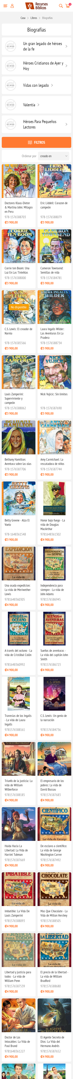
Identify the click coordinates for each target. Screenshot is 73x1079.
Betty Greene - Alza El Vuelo (17, 522)
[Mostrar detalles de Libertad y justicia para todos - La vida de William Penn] (18, 950)
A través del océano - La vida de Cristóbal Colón (18, 652)
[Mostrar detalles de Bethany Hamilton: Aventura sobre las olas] (18, 437)
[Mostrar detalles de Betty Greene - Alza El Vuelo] (18, 498)
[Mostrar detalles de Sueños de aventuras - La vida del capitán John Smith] (54, 628)
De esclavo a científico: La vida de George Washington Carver (53, 850)
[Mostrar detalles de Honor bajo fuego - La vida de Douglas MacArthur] (54, 498)
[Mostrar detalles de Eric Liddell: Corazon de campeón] (54, 181)
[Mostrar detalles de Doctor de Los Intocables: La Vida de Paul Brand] (18, 1015)
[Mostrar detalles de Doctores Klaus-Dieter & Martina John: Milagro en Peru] (18, 181)
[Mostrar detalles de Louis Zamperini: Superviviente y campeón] (18, 372)
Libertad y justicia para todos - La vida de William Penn (18, 976)
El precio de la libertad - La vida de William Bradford (54, 976)
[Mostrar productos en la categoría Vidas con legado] (10, 85)
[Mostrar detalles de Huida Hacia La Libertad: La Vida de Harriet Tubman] (18, 824)
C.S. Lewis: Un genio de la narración (53, 718)
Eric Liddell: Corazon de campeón (54, 205)
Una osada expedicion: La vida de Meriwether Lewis (18, 589)
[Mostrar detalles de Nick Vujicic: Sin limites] (54, 372)
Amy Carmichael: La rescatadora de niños (52, 461)
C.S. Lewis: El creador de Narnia (18, 331)
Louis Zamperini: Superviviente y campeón (14, 398)
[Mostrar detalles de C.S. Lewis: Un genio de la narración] (54, 694)
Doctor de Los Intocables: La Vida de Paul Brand (17, 1041)
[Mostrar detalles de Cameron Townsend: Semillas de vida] (54, 246)
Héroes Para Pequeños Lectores (39, 124)
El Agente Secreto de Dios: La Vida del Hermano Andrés (52, 1041)
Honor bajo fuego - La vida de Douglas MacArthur (52, 524)
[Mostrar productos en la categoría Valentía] (10, 104)
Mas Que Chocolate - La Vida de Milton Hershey (54, 913)
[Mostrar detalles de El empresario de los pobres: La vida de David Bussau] (54, 759)
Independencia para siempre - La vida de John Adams (52, 589)
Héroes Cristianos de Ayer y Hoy (43, 65)
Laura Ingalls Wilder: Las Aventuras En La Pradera (52, 333)
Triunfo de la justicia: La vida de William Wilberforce (19, 785)
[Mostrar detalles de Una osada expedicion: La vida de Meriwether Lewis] (18, 563)
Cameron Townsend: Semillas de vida (51, 270)
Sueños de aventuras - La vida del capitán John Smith (54, 654)
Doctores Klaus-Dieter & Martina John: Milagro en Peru (19, 207)
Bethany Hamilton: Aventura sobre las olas (18, 461)
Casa (23, 18)
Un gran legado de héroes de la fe (42, 46)
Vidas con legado (36, 85)
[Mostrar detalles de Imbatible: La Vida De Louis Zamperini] (18, 889)
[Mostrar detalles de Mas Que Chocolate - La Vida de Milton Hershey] (54, 889)
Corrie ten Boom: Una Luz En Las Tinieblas (17, 270)
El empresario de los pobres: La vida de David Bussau (52, 785)
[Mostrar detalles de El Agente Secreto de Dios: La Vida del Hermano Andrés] (54, 1015)
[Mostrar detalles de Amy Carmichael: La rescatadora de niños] (54, 437)
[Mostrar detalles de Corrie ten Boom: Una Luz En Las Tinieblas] (18, 246)
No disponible (18, 307)
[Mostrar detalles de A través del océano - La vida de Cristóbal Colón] (18, 628)
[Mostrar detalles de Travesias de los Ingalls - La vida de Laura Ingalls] (18, 694)
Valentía (29, 104)
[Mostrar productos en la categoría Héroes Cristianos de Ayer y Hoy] (10, 65)
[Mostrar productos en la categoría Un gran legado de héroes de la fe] (10, 46)
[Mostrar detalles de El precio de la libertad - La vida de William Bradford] (54, 950)
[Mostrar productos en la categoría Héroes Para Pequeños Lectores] (10, 124)
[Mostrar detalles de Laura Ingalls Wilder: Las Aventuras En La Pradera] (54, 307)
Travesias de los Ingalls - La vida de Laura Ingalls (18, 720)
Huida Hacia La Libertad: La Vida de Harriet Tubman (16, 850)
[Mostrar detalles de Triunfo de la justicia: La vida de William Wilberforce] (18, 759)
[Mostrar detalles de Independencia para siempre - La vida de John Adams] (54, 563)
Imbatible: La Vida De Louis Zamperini (17, 913)
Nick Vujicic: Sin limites (54, 394)
